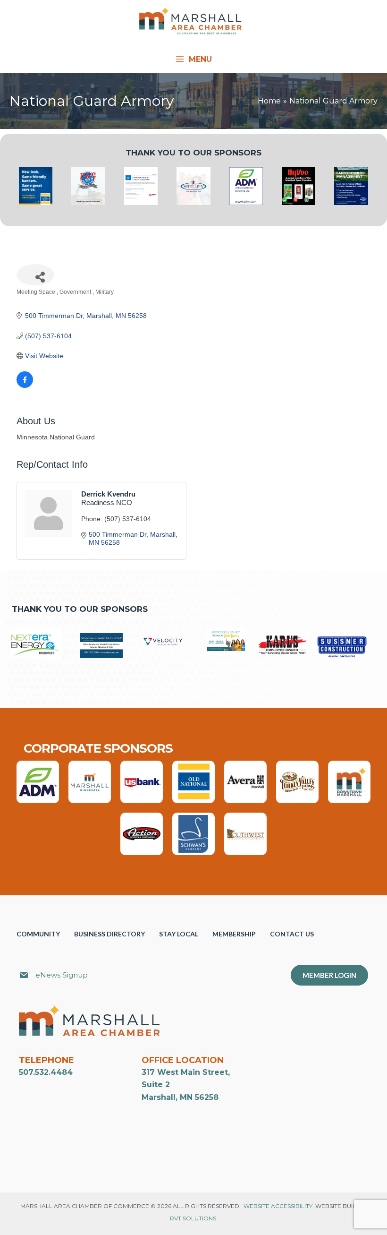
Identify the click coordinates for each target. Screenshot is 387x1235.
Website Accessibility (278, 1205)
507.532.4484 (46, 1072)
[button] (204, 976)
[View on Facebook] (25, 385)
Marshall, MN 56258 (180, 1097)
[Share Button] (35, 274)
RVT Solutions (193, 1218)
